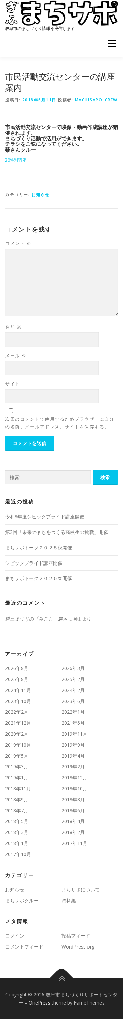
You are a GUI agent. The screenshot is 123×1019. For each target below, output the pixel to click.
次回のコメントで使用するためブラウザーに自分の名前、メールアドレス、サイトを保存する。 (59, 423)
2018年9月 (16, 799)
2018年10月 (74, 788)
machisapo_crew (96, 100)
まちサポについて (81, 889)
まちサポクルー (22, 900)
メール (16, 355)
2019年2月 (73, 766)
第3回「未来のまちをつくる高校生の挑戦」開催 (56, 532)
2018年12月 (74, 777)
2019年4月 (73, 756)
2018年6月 (73, 810)
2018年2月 (73, 832)
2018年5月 (16, 821)
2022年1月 (73, 712)
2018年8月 (73, 799)
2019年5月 (16, 756)
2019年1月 (16, 777)
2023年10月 (18, 701)
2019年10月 (18, 745)
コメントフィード (24, 946)
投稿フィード (76, 935)
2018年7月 (16, 810)
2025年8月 (16, 679)
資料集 (69, 900)
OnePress (39, 1002)
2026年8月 (16, 668)
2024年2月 (73, 690)
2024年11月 (18, 690)
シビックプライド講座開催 (34, 563)
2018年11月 (18, 788)
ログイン (14, 935)
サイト (12, 384)
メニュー (112, 44)
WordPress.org (78, 946)
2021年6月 (73, 723)
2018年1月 (16, 843)
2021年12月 (18, 723)
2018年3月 (16, 832)
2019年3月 (16, 766)
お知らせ (40, 194)
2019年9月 (73, 745)
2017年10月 (18, 854)
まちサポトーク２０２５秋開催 (38, 547)
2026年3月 (73, 668)
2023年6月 (73, 701)
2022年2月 (16, 712)
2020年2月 (16, 734)
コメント (18, 243)
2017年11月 (74, 843)
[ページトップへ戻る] (62, 978)
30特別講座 (15, 160)
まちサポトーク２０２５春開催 (38, 578)
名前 (13, 327)
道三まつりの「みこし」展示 (36, 618)
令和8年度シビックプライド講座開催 (44, 516)
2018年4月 (73, 821)
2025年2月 (73, 679)
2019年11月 (74, 734)
